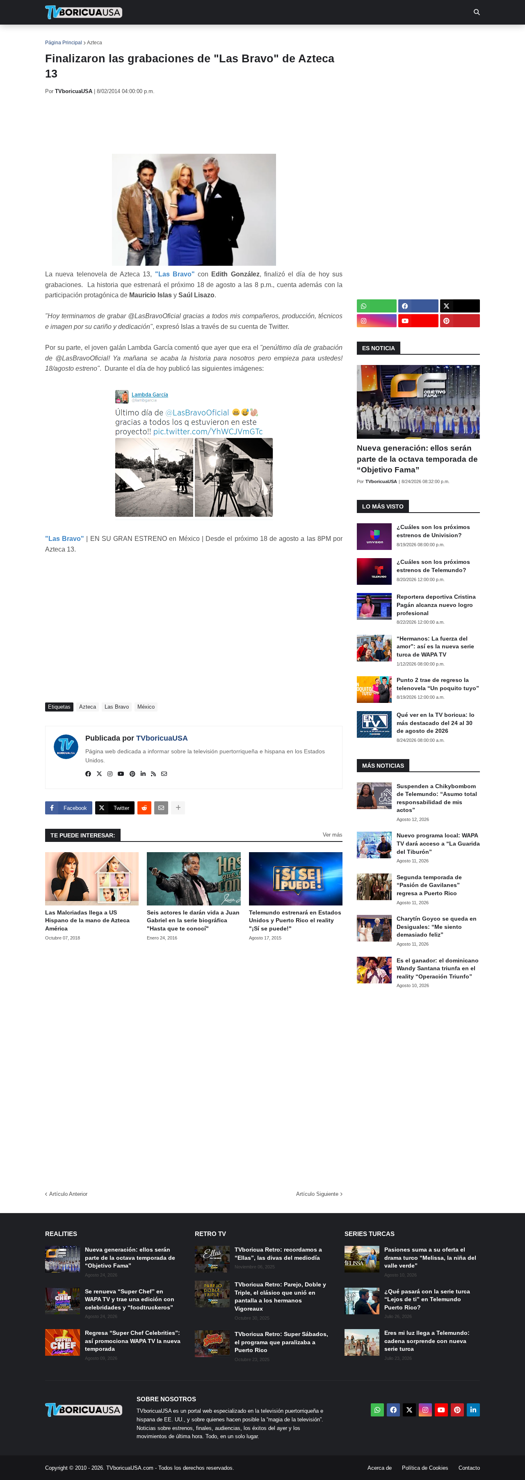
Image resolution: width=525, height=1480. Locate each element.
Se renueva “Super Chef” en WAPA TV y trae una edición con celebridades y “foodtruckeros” (129, 1299)
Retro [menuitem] (345, 37)
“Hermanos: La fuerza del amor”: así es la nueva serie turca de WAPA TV (435, 646)
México (146, 707)
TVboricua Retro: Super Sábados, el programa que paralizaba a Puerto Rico (281, 1342)
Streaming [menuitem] (257, 37)
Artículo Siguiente (317, 1194)
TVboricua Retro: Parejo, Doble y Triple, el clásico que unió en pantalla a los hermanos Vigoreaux (280, 1296)
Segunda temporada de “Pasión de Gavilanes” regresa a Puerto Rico (429, 885)
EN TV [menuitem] (135, 37)
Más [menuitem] (373, 37)
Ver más (332, 835)
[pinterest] (132, 774)
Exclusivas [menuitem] (304, 37)
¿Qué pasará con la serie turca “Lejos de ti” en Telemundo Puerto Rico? (427, 1299)
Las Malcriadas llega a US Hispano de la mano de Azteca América (87, 920)
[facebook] (88, 774)
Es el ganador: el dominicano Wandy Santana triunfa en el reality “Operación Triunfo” (438, 968)
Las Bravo (117, 707)
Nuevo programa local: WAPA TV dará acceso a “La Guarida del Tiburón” (438, 843)
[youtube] (121, 774)
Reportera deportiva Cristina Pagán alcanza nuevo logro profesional (436, 604)
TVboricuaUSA (162, 738)
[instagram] (109, 774)
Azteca (94, 43)
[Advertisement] (194, 124)
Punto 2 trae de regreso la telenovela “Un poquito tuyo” (438, 684)
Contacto (469, 1468)
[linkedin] (143, 774)
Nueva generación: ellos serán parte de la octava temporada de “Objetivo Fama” (417, 459)
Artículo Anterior (68, 1194)
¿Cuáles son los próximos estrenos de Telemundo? (433, 566)
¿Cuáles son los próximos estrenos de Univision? (433, 531)
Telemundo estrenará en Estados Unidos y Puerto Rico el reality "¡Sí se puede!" (295, 920)
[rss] (153, 774)
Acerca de (380, 1468)
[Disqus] (193, 1062)
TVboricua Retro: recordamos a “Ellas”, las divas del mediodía (278, 1253)
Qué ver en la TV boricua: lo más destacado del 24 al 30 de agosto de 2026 (436, 722)
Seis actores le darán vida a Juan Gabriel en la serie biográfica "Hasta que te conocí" (193, 920)
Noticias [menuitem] (95, 37)
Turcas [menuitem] (216, 37)
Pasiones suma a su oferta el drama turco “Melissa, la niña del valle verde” (430, 1257)
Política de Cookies (425, 1468)
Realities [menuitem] (177, 37)
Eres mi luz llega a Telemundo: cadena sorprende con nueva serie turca (427, 1340)
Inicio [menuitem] (60, 37)
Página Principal (63, 43)
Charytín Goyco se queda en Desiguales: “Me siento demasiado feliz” (437, 926)
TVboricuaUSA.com (129, 1468)
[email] (164, 774)
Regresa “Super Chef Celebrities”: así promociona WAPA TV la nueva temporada (132, 1340)
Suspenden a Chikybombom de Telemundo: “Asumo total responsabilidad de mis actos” (437, 798)
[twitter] (99, 774)
